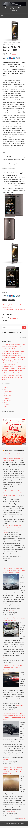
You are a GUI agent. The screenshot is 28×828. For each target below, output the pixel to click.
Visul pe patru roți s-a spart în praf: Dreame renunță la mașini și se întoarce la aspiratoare (13, 668)
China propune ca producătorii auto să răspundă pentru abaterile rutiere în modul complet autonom (14, 570)
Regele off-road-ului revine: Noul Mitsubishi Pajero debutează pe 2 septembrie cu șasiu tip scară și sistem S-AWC (13, 770)
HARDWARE (5, 44)
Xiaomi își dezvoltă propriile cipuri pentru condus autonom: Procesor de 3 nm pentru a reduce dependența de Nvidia (14, 716)
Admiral (22, 823)
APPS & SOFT (7, 387)
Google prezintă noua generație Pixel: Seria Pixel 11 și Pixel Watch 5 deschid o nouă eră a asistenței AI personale (14, 368)
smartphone (11, 299)
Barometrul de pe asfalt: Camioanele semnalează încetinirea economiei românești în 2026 (13, 493)
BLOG (5, 389)
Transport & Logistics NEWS (14, 450)
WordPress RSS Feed (22, 818)
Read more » (12, 610)
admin (14, 54)
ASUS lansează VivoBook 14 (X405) (15, 309)
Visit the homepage (23, 337)
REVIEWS (11, 44)
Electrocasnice (8, 394)
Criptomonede (8, 391)
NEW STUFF (7, 400)
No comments (16, 42)
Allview (5, 299)
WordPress (14, 823)
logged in (13, 318)
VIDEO (5, 407)
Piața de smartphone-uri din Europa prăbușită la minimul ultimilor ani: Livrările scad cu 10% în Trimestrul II (13, 347)
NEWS (5, 402)
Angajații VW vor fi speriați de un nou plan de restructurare (14, 619)
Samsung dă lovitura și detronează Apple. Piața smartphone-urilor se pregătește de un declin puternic (13, 353)
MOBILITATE (7, 398)
